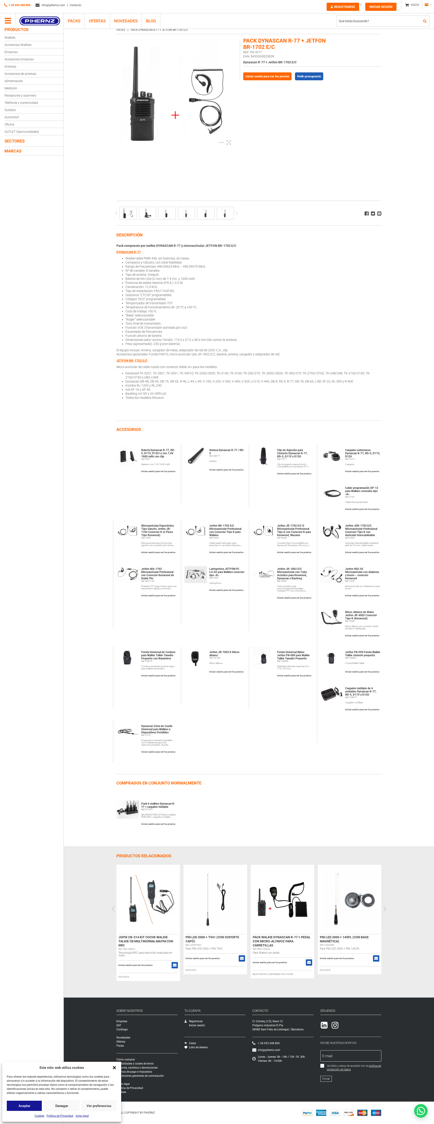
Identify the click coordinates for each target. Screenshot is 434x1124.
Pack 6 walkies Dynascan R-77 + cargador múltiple (158, 805)
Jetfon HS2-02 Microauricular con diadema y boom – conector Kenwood (362, 573)
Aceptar (24, 1106)
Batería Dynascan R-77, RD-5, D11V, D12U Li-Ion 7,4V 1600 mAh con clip (158, 453)
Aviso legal (82, 1115)
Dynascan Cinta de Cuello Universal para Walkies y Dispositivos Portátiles (156, 729)
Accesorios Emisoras (19, 59)
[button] (114, 1067)
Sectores (15, 141)
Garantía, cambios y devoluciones (137, 1067)
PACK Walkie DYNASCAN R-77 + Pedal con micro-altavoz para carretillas (282, 941)
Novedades (126, 21)
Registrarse (344, 7)
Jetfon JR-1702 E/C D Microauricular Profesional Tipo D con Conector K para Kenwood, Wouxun (294, 530)
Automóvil (12, 117)
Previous (116, 213)
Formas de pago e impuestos (134, 1071)
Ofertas (97, 21)
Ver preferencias (99, 1106)
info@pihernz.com (53, 5)
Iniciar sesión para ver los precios (267, 76)
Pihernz (40, 21)
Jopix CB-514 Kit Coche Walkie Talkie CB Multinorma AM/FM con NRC (145, 941)
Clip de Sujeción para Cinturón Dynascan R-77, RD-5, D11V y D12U (292, 453)
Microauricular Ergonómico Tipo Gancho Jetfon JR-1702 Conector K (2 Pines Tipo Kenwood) (157, 530)
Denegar (61, 1106)
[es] (428, 5)
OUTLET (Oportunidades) (22, 131)
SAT (118, 1025)
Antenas (10, 66)
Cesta (192, 1043)
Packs (120, 1045)
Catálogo (122, 1029)
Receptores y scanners (20, 95)
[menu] (8, 21)
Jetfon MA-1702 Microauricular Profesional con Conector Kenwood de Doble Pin (157, 573)
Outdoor (10, 110)
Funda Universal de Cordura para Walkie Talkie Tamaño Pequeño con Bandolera (158, 655)
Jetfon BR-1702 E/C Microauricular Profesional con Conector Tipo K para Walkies (225, 530)
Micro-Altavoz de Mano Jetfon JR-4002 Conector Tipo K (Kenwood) (361, 615)
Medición (11, 88)
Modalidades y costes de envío (135, 1063)
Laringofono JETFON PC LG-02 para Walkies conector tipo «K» (226, 572)
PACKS (74, 21)
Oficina (9, 124)
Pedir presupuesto (309, 76)
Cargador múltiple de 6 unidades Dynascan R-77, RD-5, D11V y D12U (360, 691)
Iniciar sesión (380, 7)
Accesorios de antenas (20, 74)
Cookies (39, 1115)
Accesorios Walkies (18, 45)
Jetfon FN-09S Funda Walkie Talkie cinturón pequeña (362, 654)
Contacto (75, 5)
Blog (151, 21)
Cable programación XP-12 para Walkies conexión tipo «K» (361, 491)
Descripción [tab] (129, 235)
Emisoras (11, 52)
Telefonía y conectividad (21, 103)
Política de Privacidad (60, 1115)
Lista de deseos (198, 1047)
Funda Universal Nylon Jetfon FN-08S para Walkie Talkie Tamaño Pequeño (293, 655)
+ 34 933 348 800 (19, 5)
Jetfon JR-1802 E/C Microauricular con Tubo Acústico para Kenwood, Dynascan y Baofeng (292, 573)
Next (236, 213)
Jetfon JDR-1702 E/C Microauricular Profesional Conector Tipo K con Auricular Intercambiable (361, 530)
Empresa (121, 1021)
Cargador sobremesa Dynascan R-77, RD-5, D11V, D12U (362, 453)
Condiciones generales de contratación (140, 1075)
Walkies (10, 37)
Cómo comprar (125, 1059)
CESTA (415, 5)
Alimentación (14, 81)
